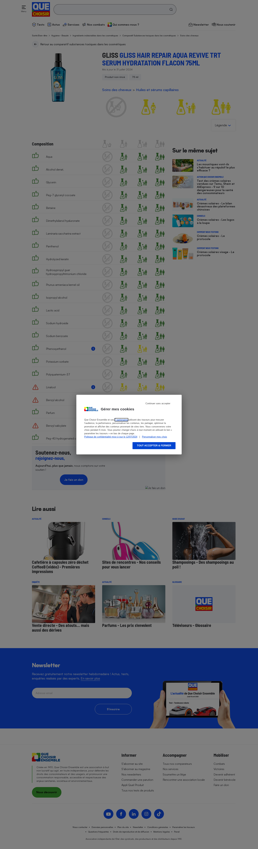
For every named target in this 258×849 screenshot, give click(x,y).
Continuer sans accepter (157, 403)
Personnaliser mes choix (154, 436)
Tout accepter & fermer (154, 445)
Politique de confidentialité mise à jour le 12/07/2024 (110, 436)
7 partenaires (121, 419)
